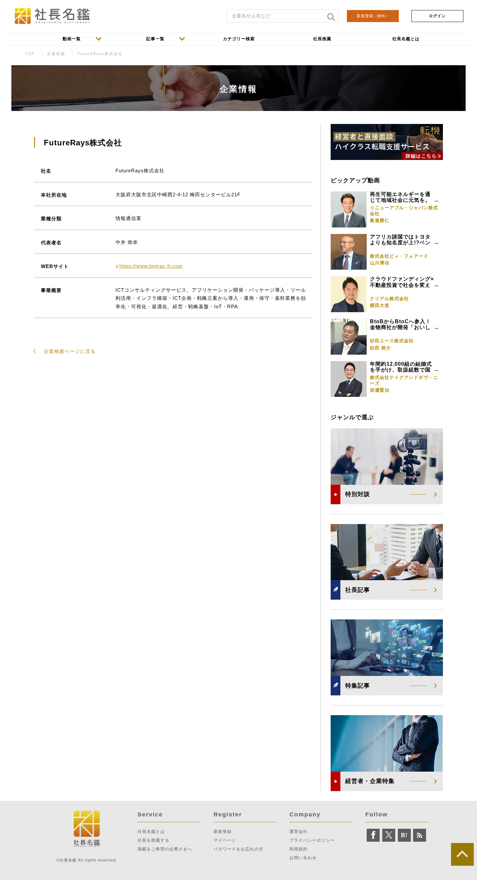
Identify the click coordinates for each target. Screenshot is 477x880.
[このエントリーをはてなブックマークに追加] (404, 835)
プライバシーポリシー (312, 840)
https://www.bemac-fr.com (151, 266)
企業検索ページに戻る (70, 351)
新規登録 (373, 16)
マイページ (225, 840)
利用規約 (298, 849)
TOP (30, 54)
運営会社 (298, 831)
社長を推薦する (153, 840)
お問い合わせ (303, 857)
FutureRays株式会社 (100, 54)
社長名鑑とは (151, 831)
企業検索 (56, 54)
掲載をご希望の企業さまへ (165, 849)
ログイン (437, 16)
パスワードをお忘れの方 (238, 849)
